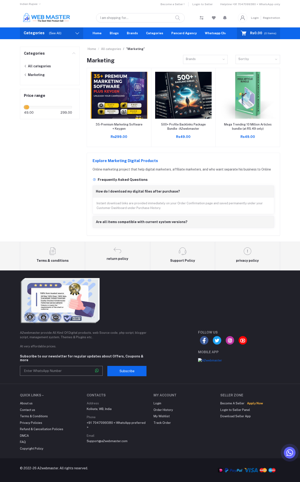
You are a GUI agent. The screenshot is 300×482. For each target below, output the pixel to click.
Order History (163, 410)
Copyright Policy (31, 448)
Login (255, 17)
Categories (154, 33)
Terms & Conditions (34, 416)
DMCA (24, 435)
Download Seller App (235, 416)
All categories (39, 66)
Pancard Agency (184, 33)
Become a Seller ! (172, 4)
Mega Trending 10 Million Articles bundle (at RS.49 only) (248, 126)
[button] (225, 18)
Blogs (114, 33)
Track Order (162, 423)
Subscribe (127, 371)
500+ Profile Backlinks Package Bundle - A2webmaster (183, 126)
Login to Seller (202, 4)
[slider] (27, 107)
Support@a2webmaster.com (107, 441)
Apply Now (255, 403)
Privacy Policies (31, 423)
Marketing (36, 75)
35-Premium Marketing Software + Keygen (119, 126)
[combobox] (205, 59)
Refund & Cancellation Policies (41, 429)
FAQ (23, 442)
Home (97, 33)
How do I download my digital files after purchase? (138, 191)
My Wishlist (162, 416)
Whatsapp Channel (219, 33)
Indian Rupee (29, 4)
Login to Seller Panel (235, 410)
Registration (271, 17)
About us (26, 403)
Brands (132, 33)
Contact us (27, 410)
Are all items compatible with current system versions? (142, 222)
